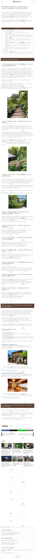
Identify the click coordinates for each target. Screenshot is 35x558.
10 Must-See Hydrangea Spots (9, 30)
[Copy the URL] (30, 430)
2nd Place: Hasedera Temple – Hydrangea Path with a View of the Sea (18, 34)
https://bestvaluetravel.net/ (9, 552)
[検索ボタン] (33, 1)
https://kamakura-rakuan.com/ (11, 542)
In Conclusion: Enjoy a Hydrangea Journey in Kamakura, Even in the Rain (18, 52)
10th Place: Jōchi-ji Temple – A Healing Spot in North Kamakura (17, 47)
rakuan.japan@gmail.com (10, 534)
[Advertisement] (17, 476)
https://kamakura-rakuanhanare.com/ (12, 533)
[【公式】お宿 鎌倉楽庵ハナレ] (17, 1)
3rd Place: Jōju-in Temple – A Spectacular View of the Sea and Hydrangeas (19, 35)
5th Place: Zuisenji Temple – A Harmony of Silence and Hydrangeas (17, 38)
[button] (5, 430)
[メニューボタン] (1, 1)
